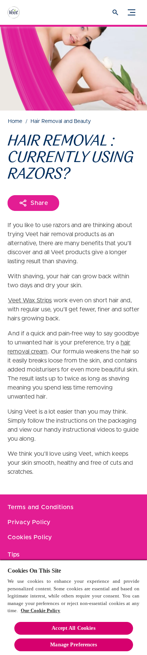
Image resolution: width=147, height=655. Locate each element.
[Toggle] (131, 12)
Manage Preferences (73, 644)
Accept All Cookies (73, 628)
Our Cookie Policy (40, 610)
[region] (73, 607)
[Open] (115, 12)
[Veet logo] (21, 12)
